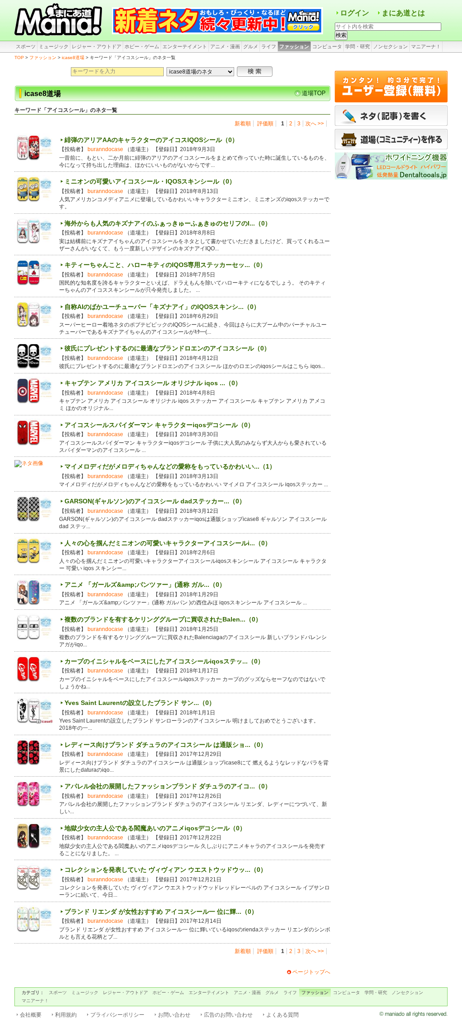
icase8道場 (73, 57)
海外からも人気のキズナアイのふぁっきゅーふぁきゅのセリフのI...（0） (168, 223)
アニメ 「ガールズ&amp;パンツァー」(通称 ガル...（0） (145, 584)
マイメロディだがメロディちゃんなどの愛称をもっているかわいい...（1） (170, 466)
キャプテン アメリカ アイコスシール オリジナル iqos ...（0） (153, 383)
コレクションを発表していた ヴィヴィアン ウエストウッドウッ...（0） (166, 869)
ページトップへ (311, 972)
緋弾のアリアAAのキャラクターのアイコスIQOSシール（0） (151, 139)
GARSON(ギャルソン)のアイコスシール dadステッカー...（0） (155, 501)
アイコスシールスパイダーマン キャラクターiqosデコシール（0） (159, 424)
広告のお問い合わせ (228, 1015)
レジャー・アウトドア (96, 46)
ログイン (354, 13)
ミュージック (54, 46)
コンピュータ (327, 46)
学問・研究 (357, 46)
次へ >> (314, 123)
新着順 (243, 123)
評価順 (265, 123)
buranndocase (105, 149)
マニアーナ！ (426, 46)
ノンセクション (390, 46)
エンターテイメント (184, 46)
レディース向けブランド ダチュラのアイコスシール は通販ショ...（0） (166, 744)
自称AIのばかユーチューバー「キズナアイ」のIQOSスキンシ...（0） (162, 306)
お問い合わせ (174, 1015)
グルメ (250, 46)
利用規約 (66, 1015)
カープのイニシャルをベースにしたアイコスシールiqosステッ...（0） (164, 661)
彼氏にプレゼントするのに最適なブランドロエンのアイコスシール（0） (167, 348)
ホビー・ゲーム (142, 46)
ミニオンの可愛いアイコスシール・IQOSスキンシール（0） (150, 181)
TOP (19, 57)
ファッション (294, 46)
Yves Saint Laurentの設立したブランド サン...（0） (140, 702)
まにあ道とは (403, 13)
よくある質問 (282, 1015)
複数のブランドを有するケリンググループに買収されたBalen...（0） (163, 619)
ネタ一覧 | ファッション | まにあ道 (59, 20)
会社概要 (31, 1015)
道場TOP (314, 93)
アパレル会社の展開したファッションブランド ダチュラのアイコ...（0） (168, 786)
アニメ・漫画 (225, 46)
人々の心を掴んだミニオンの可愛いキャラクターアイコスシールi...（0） (168, 543)
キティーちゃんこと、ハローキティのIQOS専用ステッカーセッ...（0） (165, 264)
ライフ (268, 46)
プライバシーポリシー (117, 1015)
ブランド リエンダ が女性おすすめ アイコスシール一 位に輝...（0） (161, 911)
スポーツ (26, 46)
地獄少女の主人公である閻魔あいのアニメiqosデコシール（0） (155, 828)
